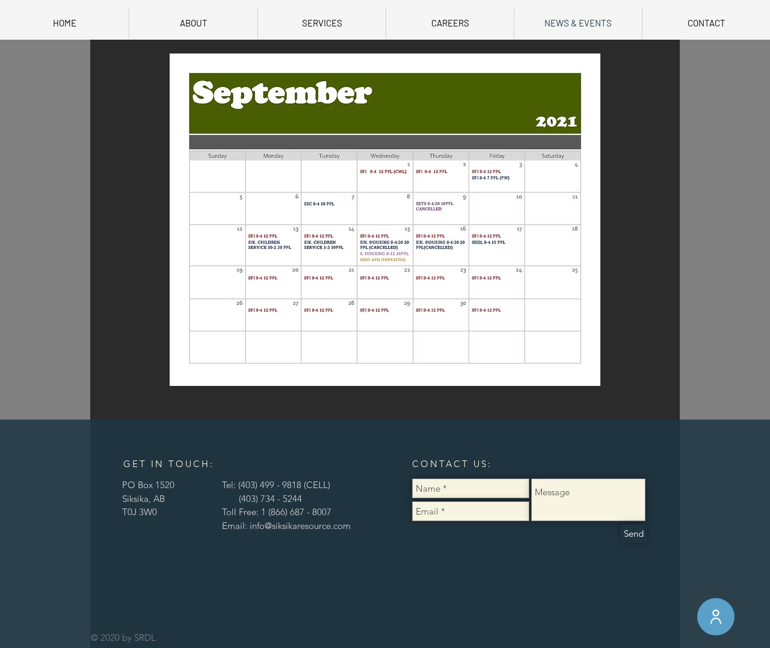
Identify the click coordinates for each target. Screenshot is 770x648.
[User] (716, 616)
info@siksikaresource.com (300, 525)
